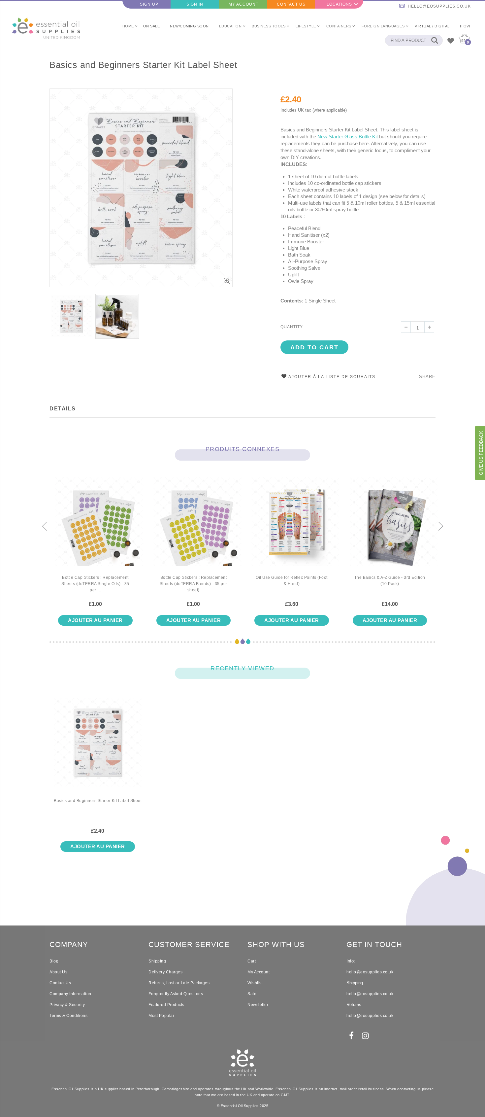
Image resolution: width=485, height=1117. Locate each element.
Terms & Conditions (68, 1015)
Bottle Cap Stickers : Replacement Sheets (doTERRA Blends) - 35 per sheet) (193, 583)
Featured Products (166, 1004)
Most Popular (161, 1015)
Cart (251, 961)
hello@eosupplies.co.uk (439, 6)
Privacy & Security (67, 1004)
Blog (53, 961)
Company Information (70, 994)
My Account (243, 4)
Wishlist (255, 983)
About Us (58, 972)
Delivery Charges (165, 972)
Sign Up (149, 4)
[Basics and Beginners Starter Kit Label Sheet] (98, 748)
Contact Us (291, 4)
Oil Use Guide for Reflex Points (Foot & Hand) (292, 580)
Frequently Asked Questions (175, 994)
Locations (339, 4)
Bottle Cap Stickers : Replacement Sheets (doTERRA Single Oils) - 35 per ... (95, 583)
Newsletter (257, 1004)
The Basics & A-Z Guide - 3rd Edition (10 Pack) (389, 580)
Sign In (194, 4)
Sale (251, 994)
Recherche (434, 40)
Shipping (157, 961)
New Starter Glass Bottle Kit (348, 136)
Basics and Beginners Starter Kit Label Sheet (143, 65)
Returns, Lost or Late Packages (179, 983)
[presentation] (45, 527)
